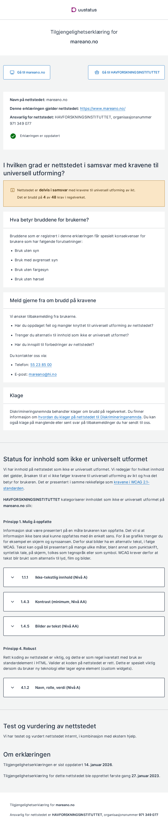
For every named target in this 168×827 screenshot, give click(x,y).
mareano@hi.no (43, 374)
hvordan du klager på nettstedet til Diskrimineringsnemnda (89, 417)
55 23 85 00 (41, 364)
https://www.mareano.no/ (102, 108)
